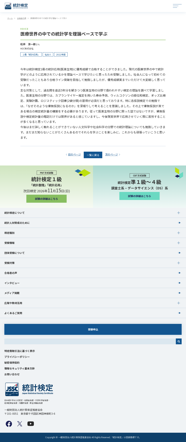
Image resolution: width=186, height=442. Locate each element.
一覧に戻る (93, 155)
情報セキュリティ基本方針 (19, 368)
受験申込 (93, 329)
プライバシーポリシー (17, 357)
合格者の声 (10, 273)
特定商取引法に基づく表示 (19, 351)
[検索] (179, 341)
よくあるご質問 (13, 313)
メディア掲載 (11, 293)
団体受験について (14, 253)
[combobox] (90, 341)
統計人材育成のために (17, 223)
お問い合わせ (12, 374)
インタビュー (12, 283)
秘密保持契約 (12, 362)
